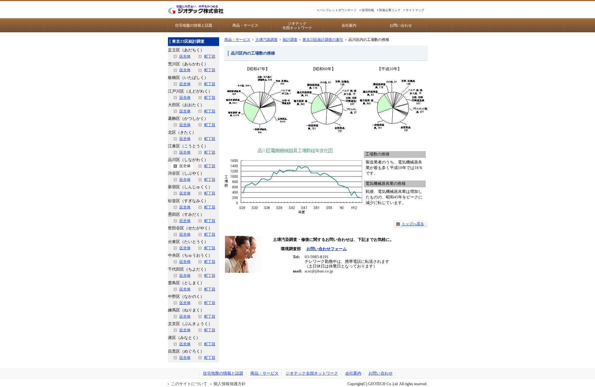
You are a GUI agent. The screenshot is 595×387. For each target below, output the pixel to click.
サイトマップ (415, 10)
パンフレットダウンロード (338, 10)
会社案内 (349, 25)
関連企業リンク (390, 10)
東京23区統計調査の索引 (322, 39)
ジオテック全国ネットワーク (297, 25)
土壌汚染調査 (266, 39)
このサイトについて (189, 384)
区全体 (185, 56)
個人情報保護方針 (230, 384)
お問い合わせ (401, 25)
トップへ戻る (413, 224)
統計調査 (290, 39)
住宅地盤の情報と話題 (193, 25)
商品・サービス (245, 25)
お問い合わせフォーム (326, 249)
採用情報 (368, 10)
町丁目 (209, 56)
